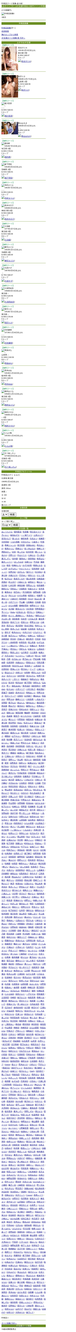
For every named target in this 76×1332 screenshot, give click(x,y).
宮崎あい (39, 612)
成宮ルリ (40, 810)
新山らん (21, 703)
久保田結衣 (9, 302)
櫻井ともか (36, 672)
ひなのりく (37, 632)
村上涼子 (12, 582)
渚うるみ (14, 954)
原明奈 (4, 616)
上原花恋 (37, 666)
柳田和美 (23, 1021)
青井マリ (5, 753)
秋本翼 (16, 1148)
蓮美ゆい (23, 559)
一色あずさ (39, 699)
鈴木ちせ (8, 971)
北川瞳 (11, 609)
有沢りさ (25, 90)
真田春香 (16, 619)
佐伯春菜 (12, 1215)
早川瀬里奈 (27, 592)
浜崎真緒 (5, 639)
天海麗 (38, 602)
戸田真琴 (31, 1058)
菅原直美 (24, 1168)
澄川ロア (23, 894)
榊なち (5, 867)
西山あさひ (16, 877)
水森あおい (20, 662)
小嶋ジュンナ (12, 1208)
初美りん (5, 1205)
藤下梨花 (30, 753)
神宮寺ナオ (23, 1205)
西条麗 (4, 706)
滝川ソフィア (10, 696)
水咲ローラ (20, 756)
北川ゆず (8, 1007)
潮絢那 (31, 927)
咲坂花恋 (16, 1074)
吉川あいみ (16, 659)
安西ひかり (11, 1239)
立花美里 (5, 997)
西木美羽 (31, 860)
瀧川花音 (5, 733)
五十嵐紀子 (29, 796)
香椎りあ (40, 997)
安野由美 (5, 813)
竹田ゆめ (10, 1225)
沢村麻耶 (8, 343)
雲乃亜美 (40, 987)
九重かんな (23, 1125)
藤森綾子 (24, 679)
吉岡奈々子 (18, 853)
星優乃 (4, 693)
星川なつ (30, 612)
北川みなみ (15, 991)
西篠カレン (23, 1208)
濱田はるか (13, 1138)
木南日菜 (37, 830)
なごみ (38, 947)
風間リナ (8, 1252)
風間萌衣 (37, 1088)
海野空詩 (21, 1034)
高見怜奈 (35, 1279)
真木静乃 (28, 1038)
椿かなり (31, 894)
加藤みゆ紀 (29, 1188)
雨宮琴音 (12, 723)
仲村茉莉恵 (20, 746)
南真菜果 (31, 997)
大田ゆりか (20, 1312)
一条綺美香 (13, 642)
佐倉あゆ (30, 1105)
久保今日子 (39, 1239)
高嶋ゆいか (32, 937)
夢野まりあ (34, 622)
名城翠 (23, 987)
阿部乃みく (11, 850)
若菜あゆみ (18, 790)
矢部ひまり (23, 1296)
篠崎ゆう (23, 951)
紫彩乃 (16, 716)
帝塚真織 (26, 1279)
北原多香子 (23, 726)
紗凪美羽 (24, 1145)
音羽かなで (6, 538)
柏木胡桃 (5, 914)
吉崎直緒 (40, 579)
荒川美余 (12, 750)
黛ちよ (41, 1018)
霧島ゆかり (20, 1275)
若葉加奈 (10, 1101)
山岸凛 (33, 1041)
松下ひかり (6, 806)
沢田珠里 (19, 880)
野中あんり (34, 770)
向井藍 (7, 984)
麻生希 (41, 619)
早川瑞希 (26, 934)
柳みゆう (40, 1141)
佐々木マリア (24, 967)
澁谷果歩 (31, 820)
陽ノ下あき (6, 1074)
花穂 (19, 930)
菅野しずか (29, 1111)
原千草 (32, 810)
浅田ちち (22, 763)
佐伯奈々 (28, 666)
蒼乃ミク (30, 1312)
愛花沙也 (38, 857)
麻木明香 (12, 729)
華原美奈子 (25, 991)
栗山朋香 (33, 1235)
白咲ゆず (8, 1148)
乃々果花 (40, 555)
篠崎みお (23, 1058)
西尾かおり (30, 662)
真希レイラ (38, 1195)
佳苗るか (40, 636)
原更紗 (4, 582)
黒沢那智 (19, 626)
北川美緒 (15, 1044)
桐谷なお (37, 1225)
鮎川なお (8, 579)
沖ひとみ (12, 595)
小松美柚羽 (32, 1172)
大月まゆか (9, 656)
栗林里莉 (37, 760)
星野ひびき (25, 907)
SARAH (33, 733)
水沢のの (24, 793)
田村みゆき (23, 709)
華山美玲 (8, 790)
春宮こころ (30, 870)
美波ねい (38, 843)
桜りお (38, 656)
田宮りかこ (34, 1098)
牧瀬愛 (4, 964)
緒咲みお (14, 873)
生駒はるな (9, 1195)
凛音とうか (36, 1255)
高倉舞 (9, 716)
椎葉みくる (30, 1282)
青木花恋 (26, 686)
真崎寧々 (30, 1212)
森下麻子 (28, 853)
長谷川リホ (26, 61)
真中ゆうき (11, 1202)
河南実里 (16, 1145)
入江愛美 (33, 652)
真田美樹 (35, 1138)
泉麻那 (41, 538)
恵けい (13, 827)
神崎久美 (31, 987)
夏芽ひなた (18, 1155)
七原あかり (20, 920)
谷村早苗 (21, 676)
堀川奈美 (14, 914)
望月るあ (10, 961)
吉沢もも (21, 572)
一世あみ (40, 1095)
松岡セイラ (13, 833)
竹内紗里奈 (22, 773)
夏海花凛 (33, 1108)
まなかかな (16, 1229)
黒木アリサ (15, 622)
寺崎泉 (13, 997)
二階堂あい (9, 1024)
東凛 (12, 884)
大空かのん (25, 542)
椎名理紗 (40, 689)
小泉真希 (30, 699)
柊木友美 (23, 1078)
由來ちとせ (11, 1141)
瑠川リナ (30, 572)
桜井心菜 (31, 1152)
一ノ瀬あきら (12, 646)
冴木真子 (30, 924)
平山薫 (22, 602)
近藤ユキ (12, 1282)
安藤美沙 (26, 776)
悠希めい (40, 706)
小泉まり (33, 1064)
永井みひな (11, 1175)
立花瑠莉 (33, 1061)
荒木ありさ (23, 1064)
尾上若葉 (31, 642)
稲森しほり (32, 914)
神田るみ (35, 813)
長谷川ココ (6, 890)
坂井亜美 (8, 1111)
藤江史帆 (21, 1282)
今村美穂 (5, 542)
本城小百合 (15, 800)
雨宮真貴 (10, 934)
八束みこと (6, 894)
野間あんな (11, 1158)
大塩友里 (10, 1011)
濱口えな (38, 1111)
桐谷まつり (28, 1085)
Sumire (7, 1064)
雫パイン (5, 612)
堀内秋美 (40, 894)
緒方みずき (6, 1198)
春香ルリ (12, 1165)
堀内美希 (14, 1302)
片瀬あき (10, 947)
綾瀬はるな (32, 763)
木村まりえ (9, 198)
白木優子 (28, 696)
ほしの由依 (24, 867)
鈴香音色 (23, 642)
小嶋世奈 (21, 1185)
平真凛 (15, 1242)
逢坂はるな (36, 800)
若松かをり (32, 786)
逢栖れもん (9, 1299)
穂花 (8, 565)
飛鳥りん (14, 1058)
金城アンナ (34, 847)
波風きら (19, 780)
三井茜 (27, 971)
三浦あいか (9, 756)
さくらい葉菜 (38, 766)
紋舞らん (31, 636)
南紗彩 (11, 964)
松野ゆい (23, 636)
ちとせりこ (20, 656)
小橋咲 (4, 1185)
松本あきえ (11, 1259)
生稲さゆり (30, 756)
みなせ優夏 (13, 605)
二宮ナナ (16, 679)
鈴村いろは (23, 981)
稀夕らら (10, 880)
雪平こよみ (20, 1105)
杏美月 (4, 709)
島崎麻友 (12, 1249)
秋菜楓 (25, 532)
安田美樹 (35, 569)
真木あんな (15, 1108)
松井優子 (38, 877)
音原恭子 (34, 867)
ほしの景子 (30, 961)
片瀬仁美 (42, 1081)
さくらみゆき (26, 1088)
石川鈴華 (5, 830)
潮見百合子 (35, 1044)
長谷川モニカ (29, 1011)
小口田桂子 (39, 823)
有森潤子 (35, 1269)
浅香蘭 (31, 1292)
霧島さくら (27, 890)
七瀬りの (30, 656)
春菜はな (40, 559)
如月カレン (13, 636)
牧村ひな (19, 1011)
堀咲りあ (10, 713)
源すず (7, 632)
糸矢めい (30, 729)
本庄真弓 (35, 1219)
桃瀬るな (28, 1155)
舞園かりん (38, 890)
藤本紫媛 (15, 957)
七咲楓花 (30, 602)
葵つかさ (16, 538)
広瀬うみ (19, 1014)
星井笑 (4, 1034)
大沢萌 (15, 894)
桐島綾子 (30, 1031)
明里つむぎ (25, 1115)
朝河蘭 (9, 739)
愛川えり (40, 1282)
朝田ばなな (34, 679)
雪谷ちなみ (34, 981)
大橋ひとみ (22, 750)
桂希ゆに (12, 1048)
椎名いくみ (22, 1152)
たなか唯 (8, 446)
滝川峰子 (21, 1212)
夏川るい (26, 930)
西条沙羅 (28, 880)
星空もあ (30, 920)
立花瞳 (8, 240)
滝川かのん (30, 676)
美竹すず (33, 873)
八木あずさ (29, 780)
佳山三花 (38, 599)
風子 (30, 766)
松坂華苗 (35, 1115)
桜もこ (36, 1252)
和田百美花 (13, 786)
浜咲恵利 (17, 776)
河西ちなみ (23, 817)
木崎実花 (24, 1028)
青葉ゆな (8, 363)
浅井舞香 (10, 746)
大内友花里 (34, 1004)
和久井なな (9, 1188)
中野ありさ (25, 800)
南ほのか (21, 1215)
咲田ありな (11, 1212)
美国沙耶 (10, 1289)
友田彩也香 (6, 666)
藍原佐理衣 (15, 1061)
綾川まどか (22, 997)
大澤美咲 (5, 1108)
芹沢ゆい (23, 575)
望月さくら (22, 1095)
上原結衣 (40, 649)
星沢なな (10, 626)
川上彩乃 (40, 887)
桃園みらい (34, 1168)
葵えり (14, 1064)
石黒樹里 (21, 1054)
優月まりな (39, 1215)
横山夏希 (35, 1121)
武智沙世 (38, 927)
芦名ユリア (13, 951)
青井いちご (13, 887)
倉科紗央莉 (18, 1007)
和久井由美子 (35, 793)
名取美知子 (23, 873)
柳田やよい (23, 863)
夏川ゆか (33, 957)
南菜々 (32, 887)
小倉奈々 (35, 542)
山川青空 (24, 652)
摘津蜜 (7, 1081)
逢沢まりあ (32, 1272)
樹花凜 (9, 900)
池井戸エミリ (16, 1068)
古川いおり (35, 837)
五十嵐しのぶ (10, 467)
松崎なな (16, 806)
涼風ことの (13, 796)
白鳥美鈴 (8, 853)
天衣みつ (33, 538)
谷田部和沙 (20, 870)
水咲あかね (15, 847)
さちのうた (32, 954)
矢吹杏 (24, 619)
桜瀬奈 (39, 1232)
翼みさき (12, 860)
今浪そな (5, 1021)
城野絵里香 (15, 1245)
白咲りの (10, 1312)
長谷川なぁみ (17, 666)
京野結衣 (14, 927)
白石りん (38, 1101)
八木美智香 (7, 1085)
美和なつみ (23, 833)
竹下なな (24, 847)
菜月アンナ (18, 739)
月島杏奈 (12, 1038)
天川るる (14, 766)
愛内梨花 (17, 532)
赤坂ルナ (40, 750)
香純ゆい (10, 920)
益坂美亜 (37, 1286)
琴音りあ (8, 823)
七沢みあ (19, 1225)
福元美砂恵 (39, 1188)
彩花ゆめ (30, 803)
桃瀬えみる (37, 565)
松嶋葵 (7, 863)
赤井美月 (12, 1152)
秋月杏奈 (14, 1021)
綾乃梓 (41, 763)
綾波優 (24, 629)
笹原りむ (30, 746)
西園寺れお (9, 940)
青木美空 (23, 766)
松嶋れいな (16, 565)
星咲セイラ (34, 1162)
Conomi (29, 1195)
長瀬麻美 (31, 806)
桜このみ (21, 552)
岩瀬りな (26, 1269)
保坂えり (35, 743)
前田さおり (20, 994)
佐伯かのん (15, 1115)
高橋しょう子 (24, 1138)
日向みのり (11, 1272)
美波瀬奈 (16, 1041)
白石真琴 (25, 1041)
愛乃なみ (12, 703)
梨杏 (21, 796)
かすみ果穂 (22, 595)
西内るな (35, 1074)
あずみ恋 (15, 1081)
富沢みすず (7, 1041)
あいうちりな (7, 532)
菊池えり (10, 1275)
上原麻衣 (40, 870)
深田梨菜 (12, 857)
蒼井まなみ (37, 739)
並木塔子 (40, 1071)
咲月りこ (14, 1286)
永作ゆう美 (6, 1145)
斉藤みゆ (40, 1054)
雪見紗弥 (5, 622)
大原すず (8, 281)
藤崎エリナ (20, 699)
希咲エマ (24, 770)
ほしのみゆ (18, 562)
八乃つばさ (23, 1242)
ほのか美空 (22, 1292)
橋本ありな (9, 405)
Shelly (32, 1071)
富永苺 (11, 683)
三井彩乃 (5, 1245)
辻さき (36, 850)
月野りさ (12, 555)
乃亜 (8, 659)
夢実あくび (23, 887)
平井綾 (36, 562)
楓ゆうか (17, 944)
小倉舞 (18, 934)
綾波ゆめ (23, 927)
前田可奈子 (11, 1118)
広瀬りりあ (36, 934)
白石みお (24, 1018)
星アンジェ (15, 1088)
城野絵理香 (11, 1178)
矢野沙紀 (12, 572)
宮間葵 (4, 703)
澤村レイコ (23, 646)
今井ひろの (27, 632)
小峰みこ (5, 1219)
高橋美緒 (5, 770)
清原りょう (34, 709)
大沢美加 (30, 609)
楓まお (39, 582)
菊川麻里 (38, 1068)
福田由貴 (28, 1225)
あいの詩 (14, 810)
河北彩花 (8, 1269)
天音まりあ (27, 1182)
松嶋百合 (28, 1289)
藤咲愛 (4, 1098)
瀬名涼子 (35, 930)
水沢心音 (37, 1155)
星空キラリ (23, 1001)
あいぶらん (15, 770)
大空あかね (13, 783)
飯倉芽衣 (40, 1275)
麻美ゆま (8, 592)
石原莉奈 (31, 629)
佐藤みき (33, 646)
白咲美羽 (14, 1296)
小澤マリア (20, 689)
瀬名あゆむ (16, 686)
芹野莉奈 (12, 1095)
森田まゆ (24, 1061)
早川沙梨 (26, 1229)
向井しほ (14, 904)
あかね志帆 (15, 1219)
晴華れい (30, 1158)
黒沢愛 (7, 877)
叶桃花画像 (6, 28)
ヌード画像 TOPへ (9, 1323)
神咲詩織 (21, 585)
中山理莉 (12, 803)
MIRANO (5, 1061)
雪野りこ (12, 760)
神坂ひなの (15, 1131)
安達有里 (28, 739)
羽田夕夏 (40, 662)
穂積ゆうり (20, 1299)
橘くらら (38, 552)
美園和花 (17, 1255)
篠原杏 (4, 1306)
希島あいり (30, 693)
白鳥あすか (9, 1262)
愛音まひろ (20, 609)
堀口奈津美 (30, 579)
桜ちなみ (24, 957)
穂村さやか (9, 426)
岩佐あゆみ (36, 1222)
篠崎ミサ (40, 549)
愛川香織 (5, 800)
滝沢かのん (13, 1098)
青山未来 (38, 884)
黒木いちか (15, 629)
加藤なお (19, 843)
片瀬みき (33, 1265)
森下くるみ (25, 1245)
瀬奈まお (30, 910)
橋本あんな (20, 1135)
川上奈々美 (6, 619)
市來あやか (30, 1054)
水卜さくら (22, 1175)
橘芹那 (4, 1001)
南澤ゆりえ (18, 971)
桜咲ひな (21, 1048)
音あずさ (28, 1309)
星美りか (24, 622)
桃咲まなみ (40, 616)
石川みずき (34, 833)
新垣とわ (33, 1125)
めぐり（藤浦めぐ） (16, 616)
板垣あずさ (15, 535)
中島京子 (10, 1031)
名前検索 (5, 31)
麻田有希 (24, 538)
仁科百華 (12, 585)
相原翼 (32, 1001)
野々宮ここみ (24, 813)
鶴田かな (5, 589)
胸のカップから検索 (9, 35)
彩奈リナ (12, 1054)
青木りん (38, 626)
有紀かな (12, 1162)
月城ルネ (21, 639)
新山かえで (9, 672)
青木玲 (41, 646)
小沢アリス (13, 602)
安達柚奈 (8, 977)
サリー (36, 1038)
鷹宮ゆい (30, 1135)
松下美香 (10, 843)
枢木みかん (16, 632)
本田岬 (39, 756)
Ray (42, 817)
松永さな (28, 1252)
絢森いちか (37, 900)
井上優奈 (21, 827)
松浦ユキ (21, 729)
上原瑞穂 (23, 820)
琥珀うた (31, 575)
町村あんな (29, 843)
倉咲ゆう (31, 582)
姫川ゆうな (39, 1034)
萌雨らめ (33, 1208)
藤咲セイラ (20, 961)
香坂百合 (6, 1068)
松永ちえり (28, 723)
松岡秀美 (38, 1299)
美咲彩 (31, 783)
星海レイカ (15, 669)
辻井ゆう (5, 820)
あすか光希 (30, 974)
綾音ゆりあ (34, 817)
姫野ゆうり (34, 605)
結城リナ (14, 1071)
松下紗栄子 (13, 910)
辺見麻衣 (30, 857)
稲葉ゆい (8, 987)
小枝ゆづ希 (34, 1131)
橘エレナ (12, 719)
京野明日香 (30, 940)
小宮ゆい (33, 1081)
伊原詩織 (31, 773)
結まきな (8, 1255)
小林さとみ (36, 736)
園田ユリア (22, 937)
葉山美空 (23, 914)
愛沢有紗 (31, 1259)
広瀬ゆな (19, 1262)
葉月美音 (21, 1165)
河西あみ (19, 964)
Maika (12, 612)
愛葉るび (38, 723)
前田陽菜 (23, 599)
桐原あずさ (23, 810)
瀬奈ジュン (29, 840)
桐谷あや (40, 773)
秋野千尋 (40, 676)
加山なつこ (14, 867)
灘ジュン (28, 964)
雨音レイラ (39, 729)
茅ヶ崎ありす (22, 1162)
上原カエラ (38, 535)
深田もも (37, 683)
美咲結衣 (21, 850)
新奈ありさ (30, 1185)
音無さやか (13, 709)
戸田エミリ (20, 1031)
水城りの (5, 1058)
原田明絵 (31, 559)
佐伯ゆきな (22, 1178)
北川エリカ (11, 676)
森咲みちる (39, 910)
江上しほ (37, 917)
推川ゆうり (29, 1101)
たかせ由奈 (9, 994)
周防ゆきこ (6, 552)
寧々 (8, 686)
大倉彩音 (37, 716)
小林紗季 (30, 1306)
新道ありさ (29, 1014)
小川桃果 (12, 930)
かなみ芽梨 (29, 823)
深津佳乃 (35, 1245)
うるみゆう (27, 830)
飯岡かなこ (30, 706)
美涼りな (26, 1091)
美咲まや (40, 1202)
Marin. (19, 723)
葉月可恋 (38, 1262)
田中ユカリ (9, 1182)
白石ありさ (15, 1235)
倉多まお (40, 827)
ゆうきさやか (26, 716)
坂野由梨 (37, 592)
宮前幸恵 (31, 1078)
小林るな (38, 920)
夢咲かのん (38, 1302)
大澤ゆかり (6, 1242)
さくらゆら (11, 837)
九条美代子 (22, 1259)
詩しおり (38, 746)
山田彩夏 (24, 984)
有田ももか (9, 1309)
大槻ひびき (13, 575)
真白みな (30, 1239)
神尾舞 (20, 1038)
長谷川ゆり (28, 1068)
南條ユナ (21, 1239)
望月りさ (8, 323)
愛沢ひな (12, 773)
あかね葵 (19, 1101)
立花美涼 (23, 783)
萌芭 (32, 904)
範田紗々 (31, 595)
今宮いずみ (39, 1031)
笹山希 (20, 760)
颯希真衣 (35, 1091)
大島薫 (41, 951)
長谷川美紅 (29, 626)
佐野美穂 (37, 853)
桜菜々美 (31, 750)
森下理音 (8, 178)
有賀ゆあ (19, 884)
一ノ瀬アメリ (26, 535)
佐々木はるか (29, 549)
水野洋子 (16, 1198)
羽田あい (14, 589)
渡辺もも (23, 786)
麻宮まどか (9, 261)
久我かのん (29, 884)
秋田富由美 (15, 1018)
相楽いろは (15, 743)
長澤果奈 (24, 1198)
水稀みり (31, 1021)
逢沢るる (26, 944)
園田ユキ (30, 1215)
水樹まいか (30, 1232)
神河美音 (35, 1024)
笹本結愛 (38, 1014)
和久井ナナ (15, 793)
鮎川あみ (5, 766)
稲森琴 (39, 595)
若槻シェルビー (25, 1302)
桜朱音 (11, 1135)
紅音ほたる (21, 612)
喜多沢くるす (19, 579)
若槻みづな (11, 1004)
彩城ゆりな (18, 900)
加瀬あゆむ (30, 545)
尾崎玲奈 (21, 1232)
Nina (28, 837)
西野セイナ (22, 860)
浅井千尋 (14, 813)
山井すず (19, 1309)
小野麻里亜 (23, 1128)
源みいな (33, 1242)
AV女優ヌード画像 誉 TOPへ (13, 38)
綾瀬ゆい (24, 1131)
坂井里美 (37, 977)
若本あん (17, 1222)
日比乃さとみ (24, 1051)
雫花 (21, 1286)
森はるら (28, 917)
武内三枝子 (25, 1219)
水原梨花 (15, 984)
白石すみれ (13, 1125)
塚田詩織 (19, 713)
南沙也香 (42, 863)
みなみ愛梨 (34, 1028)
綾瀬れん (21, 753)
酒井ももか (18, 917)
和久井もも (37, 790)
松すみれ (10, 689)
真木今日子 (9, 219)
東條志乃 (28, 1286)
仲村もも (23, 649)
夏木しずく (18, 1111)
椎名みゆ (26, 1222)
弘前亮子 (30, 947)
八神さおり (36, 1148)
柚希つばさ (36, 1229)
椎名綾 (18, 1024)
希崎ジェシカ (10, 545)
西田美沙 (26, 736)
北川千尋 (21, 1249)
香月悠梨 (21, 545)
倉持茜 (16, 987)
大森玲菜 (38, 924)
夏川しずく (6, 559)
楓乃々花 (12, 1185)
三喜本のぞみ (28, 877)
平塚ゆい (5, 649)
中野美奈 (21, 719)
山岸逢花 (21, 1202)
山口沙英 (5, 1168)
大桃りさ (38, 780)
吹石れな (5, 954)
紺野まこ (28, 900)
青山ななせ (30, 1275)
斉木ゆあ (8, 384)
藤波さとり (6, 1279)
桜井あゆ (19, 683)
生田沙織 (8, 917)
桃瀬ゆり (21, 1141)
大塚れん (35, 897)
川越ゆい (24, 1108)
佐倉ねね (38, 1135)
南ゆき (41, 1242)
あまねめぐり (38, 1182)
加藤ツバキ (6, 897)
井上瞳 (39, 806)
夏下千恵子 (39, 1105)
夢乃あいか (27, 659)
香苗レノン (25, 1148)
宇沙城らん (36, 776)
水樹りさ (19, 672)
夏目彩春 (14, 820)
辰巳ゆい (17, 592)
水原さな (10, 870)
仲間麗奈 (21, 924)
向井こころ (13, 1078)
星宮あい (14, 649)
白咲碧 (14, 863)
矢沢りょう (20, 1195)
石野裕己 (12, 1306)
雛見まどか (29, 1262)
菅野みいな (30, 585)
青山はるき (26, 136)
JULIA (30, 599)
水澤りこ (41, 1041)
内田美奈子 (18, 823)
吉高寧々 (33, 1205)
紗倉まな (31, 649)
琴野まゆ (10, 699)
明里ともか (11, 1172)
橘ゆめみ (37, 696)
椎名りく (16, 907)
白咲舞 (27, 672)
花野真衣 (13, 763)
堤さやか (17, 977)
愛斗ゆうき (16, 890)
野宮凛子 (19, 1188)
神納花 (16, 1028)
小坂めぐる (22, 582)
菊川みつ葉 (30, 1141)
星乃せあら (24, 1044)
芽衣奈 (13, 639)
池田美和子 (36, 686)
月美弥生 (24, 1081)
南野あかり (25, 1121)
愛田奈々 (5, 652)
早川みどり (13, 967)
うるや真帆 (15, 542)
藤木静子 (30, 1299)
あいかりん (32, 951)
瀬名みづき (6, 907)
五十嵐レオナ (15, 1091)
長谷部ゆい (15, 1192)
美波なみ (33, 863)
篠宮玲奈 (33, 1145)
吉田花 (34, 944)
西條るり (19, 549)
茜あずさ (12, 706)
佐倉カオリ (32, 589)
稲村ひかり (13, 1051)
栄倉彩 (11, 693)
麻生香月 (30, 639)
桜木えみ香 (11, 974)
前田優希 (40, 585)
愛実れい (30, 1118)
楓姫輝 (27, 713)
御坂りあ (37, 1309)
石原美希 (10, 662)
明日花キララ (35, 532)
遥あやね (17, 1269)
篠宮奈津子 (16, 1279)
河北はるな (17, 1085)
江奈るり (12, 1034)
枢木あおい (23, 1265)
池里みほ (5, 1286)
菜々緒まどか (22, 1004)
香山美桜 (21, 837)
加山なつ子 (39, 1165)
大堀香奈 (23, 589)
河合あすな (18, 1252)
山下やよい (16, 736)
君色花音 (14, 1205)
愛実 (6, 763)
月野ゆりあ (30, 1202)
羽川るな (8, 1155)
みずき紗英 (27, 565)
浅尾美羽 (35, 967)
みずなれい (13, 569)
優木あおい (30, 703)
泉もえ (4, 1038)
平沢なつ (42, 1064)
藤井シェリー (7, 562)
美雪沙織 (24, 1235)
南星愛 (43, 1038)
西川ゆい (24, 669)
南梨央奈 (30, 719)
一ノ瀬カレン (15, 830)
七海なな (31, 555)
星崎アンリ (37, 880)
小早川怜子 (30, 689)
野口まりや (36, 971)
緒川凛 (11, 780)
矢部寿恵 (14, 726)
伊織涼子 (38, 840)
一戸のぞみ (30, 994)
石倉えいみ (39, 796)
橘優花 (13, 753)
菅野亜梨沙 (39, 609)
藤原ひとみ (15, 733)
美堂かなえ (20, 940)
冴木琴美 (21, 1118)
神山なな (38, 1085)
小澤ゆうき (20, 947)
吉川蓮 (27, 1007)
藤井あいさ (23, 904)
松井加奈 (40, 961)
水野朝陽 (21, 803)
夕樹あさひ (25, 897)
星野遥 (24, 806)
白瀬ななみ (13, 1265)
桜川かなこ (23, 1071)
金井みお (10, 1105)
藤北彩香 (40, 703)
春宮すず (35, 1007)
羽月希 (20, 840)
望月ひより (13, 981)
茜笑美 (18, 1182)
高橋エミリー (31, 1249)
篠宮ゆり (21, 706)
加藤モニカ (32, 1178)
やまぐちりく (24, 569)
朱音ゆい (30, 616)
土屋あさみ (11, 840)
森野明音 (21, 857)
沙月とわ (19, 1289)
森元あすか (15, 1168)
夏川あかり (15, 1121)
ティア (32, 669)
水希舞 (7, 957)
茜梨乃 (38, 1048)
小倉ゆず (14, 599)
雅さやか (5, 827)
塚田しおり (34, 1128)
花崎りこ (30, 1165)
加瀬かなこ (22, 1172)
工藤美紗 (23, 954)
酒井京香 (31, 1095)
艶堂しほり (15, 652)
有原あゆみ (32, 1175)
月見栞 (38, 639)
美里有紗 (35, 713)
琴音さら (35, 907)
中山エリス (22, 555)
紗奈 (14, 552)
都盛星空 (8, 944)
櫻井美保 (26, 1024)
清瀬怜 (24, 1192)
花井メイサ (6, 679)
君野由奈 (12, 1232)
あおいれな (34, 984)
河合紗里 (5, 1192)
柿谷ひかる (9, 1014)
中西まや (30, 1048)
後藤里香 (38, 1158)
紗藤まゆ (38, 719)
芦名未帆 (37, 659)
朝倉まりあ (34, 726)
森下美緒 (26, 1255)
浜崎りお (28, 562)
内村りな (12, 924)
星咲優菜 (40, 994)
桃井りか (37, 964)
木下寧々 (16, 897)
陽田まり (38, 1118)
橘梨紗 (7, 736)
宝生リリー (37, 1289)
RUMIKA (38, 572)
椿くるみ (33, 1018)
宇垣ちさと (25, 1074)
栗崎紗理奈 (23, 605)
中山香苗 (8, 1028)
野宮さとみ (25, 743)
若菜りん (28, 790)
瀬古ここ (5, 991)
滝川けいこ (32, 1192)
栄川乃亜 (6, 1044)
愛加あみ (35, 1051)
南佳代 (9, 1222)
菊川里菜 (8, 116)
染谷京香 (30, 1034)
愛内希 (8, 157)
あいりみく (13, 1128)
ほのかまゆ (39, 803)
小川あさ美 (32, 619)
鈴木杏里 (30, 552)
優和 (33, 991)
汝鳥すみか (13, 817)
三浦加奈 (21, 974)
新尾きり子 (34, 1198)
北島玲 (20, 696)
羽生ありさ (23, 1098)
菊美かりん (9, 549)
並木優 (15, 559)
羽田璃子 (40, 1058)
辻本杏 (22, 910)
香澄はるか (27, 977)
